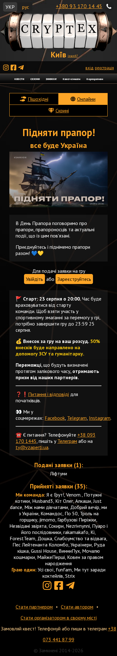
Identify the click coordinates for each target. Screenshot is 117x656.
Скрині (62, 110)
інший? (73, 55)
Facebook (55, 418)
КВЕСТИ (19, 79)
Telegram (77, 418)
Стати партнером (34, 607)
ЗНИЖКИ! (51, 79)
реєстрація (104, 68)
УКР (10, 7)
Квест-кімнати (71, 79)
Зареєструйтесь (74, 279)
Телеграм (67, 441)
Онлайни (86, 99)
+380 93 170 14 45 (79, 6)
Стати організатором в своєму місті (59, 617)
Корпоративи (94, 79)
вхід (89, 68)
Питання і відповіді (48, 394)
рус (25, 7)
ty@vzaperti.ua (32, 447)
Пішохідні (38, 99)
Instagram (99, 418)
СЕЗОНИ (35, 79)
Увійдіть (34, 279)
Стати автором (77, 607)
